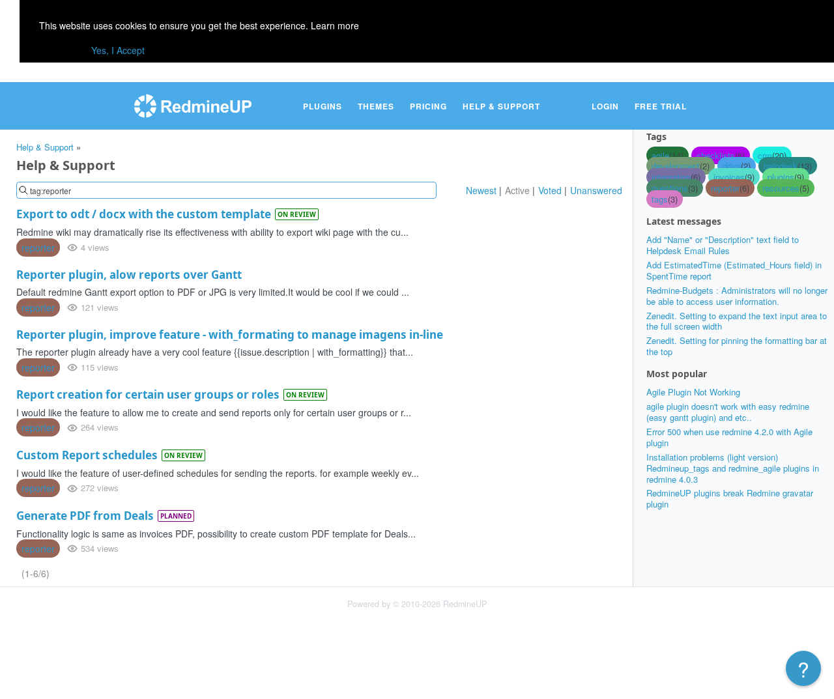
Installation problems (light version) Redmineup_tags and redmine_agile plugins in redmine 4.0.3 (732, 468)
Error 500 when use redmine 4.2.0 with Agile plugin (729, 437)
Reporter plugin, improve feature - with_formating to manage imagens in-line (229, 334)
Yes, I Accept (118, 50)
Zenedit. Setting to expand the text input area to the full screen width (736, 321)
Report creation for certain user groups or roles (149, 394)
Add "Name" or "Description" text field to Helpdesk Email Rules (722, 245)
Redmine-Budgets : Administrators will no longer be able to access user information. (736, 295)
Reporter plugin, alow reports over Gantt (129, 274)
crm (765, 155)
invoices (729, 177)
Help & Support (501, 106)
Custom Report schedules (87, 455)
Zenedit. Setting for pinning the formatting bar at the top (736, 346)
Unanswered (596, 190)
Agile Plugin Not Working (693, 392)
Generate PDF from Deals (85, 515)
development (676, 166)
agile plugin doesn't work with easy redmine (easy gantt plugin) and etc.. (727, 411)
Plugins (322, 106)
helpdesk (781, 166)
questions (670, 188)
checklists (716, 155)
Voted (550, 190)
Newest (481, 190)
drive (732, 166)
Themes (376, 106)
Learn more (335, 25)
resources (780, 188)
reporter (725, 188)
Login (605, 106)
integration (671, 177)
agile (660, 155)
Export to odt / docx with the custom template (143, 214)
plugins (781, 177)
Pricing (428, 106)
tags (660, 199)
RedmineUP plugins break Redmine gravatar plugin (729, 498)
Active (517, 190)
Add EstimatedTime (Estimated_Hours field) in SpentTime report (734, 270)
